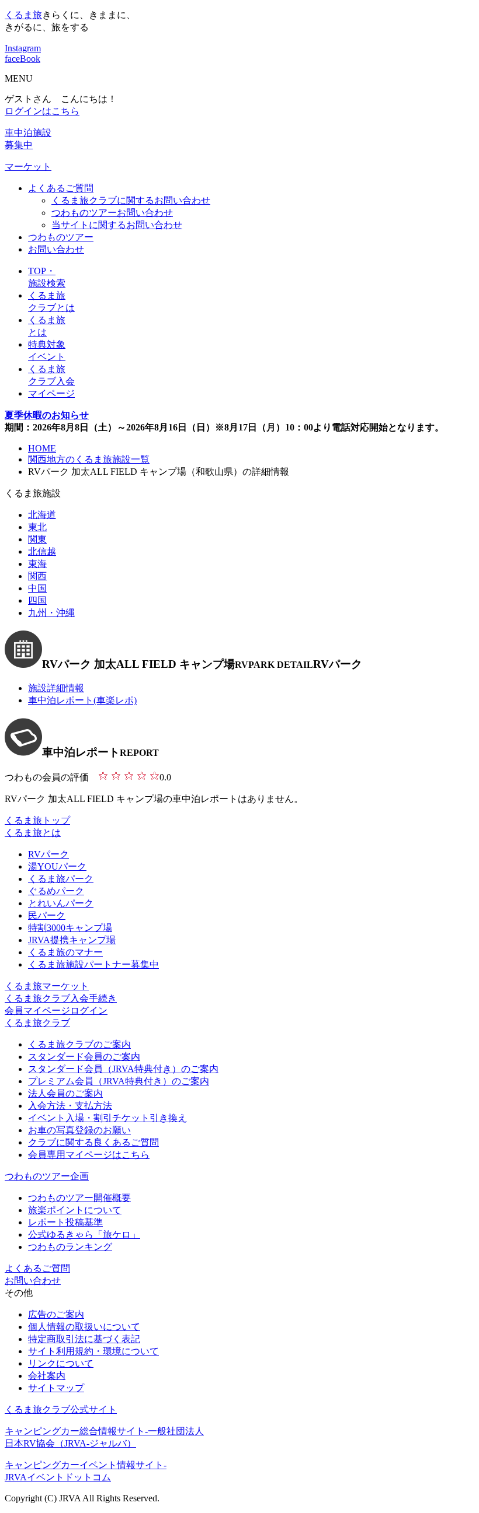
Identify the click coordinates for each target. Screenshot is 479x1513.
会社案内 (46, 1376)
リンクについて (60, 1363)
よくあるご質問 (60, 188)
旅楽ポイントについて (75, 1210)
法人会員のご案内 (65, 1093)
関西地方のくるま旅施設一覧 (89, 459)
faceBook (22, 59)
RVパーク (48, 854)
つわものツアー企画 (47, 1176)
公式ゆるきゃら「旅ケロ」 (84, 1234)
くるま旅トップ (37, 820)
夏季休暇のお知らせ (47, 415)
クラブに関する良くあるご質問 (93, 1142)
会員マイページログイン (56, 1010)
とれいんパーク (60, 903)
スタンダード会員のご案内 (84, 1057)
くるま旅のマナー (65, 952)
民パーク (46, 915)
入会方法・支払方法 (70, 1106)
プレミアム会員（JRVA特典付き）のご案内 (118, 1081)
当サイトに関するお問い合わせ (116, 225)
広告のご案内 (56, 1314)
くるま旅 (23, 15)
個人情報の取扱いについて (84, 1327)
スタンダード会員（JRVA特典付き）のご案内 (123, 1069)
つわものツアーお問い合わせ (112, 213)
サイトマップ (56, 1388)
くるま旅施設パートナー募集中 (93, 964)
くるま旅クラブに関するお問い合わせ (130, 200)
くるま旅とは (33, 833)
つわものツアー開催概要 (79, 1198)
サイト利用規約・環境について (93, 1351)
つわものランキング (70, 1247)
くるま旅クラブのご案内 (79, 1044)
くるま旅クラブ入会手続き (61, 998)
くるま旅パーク (60, 879)
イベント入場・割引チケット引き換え (107, 1118)
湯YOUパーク (57, 866)
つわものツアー (60, 237)
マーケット (28, 166)
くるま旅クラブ (37, 1023)
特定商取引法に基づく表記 (84, 1339)
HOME (42, 448)
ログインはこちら (42, 111)
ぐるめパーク (56, 891)
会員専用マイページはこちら (89, 1155)
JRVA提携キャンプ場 (72, 940)
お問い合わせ (56, 249)
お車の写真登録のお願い (79, 1130)
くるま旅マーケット (47, 986)
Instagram (23, 48)
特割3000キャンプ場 (70, 928)
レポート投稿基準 (65, 1222)
